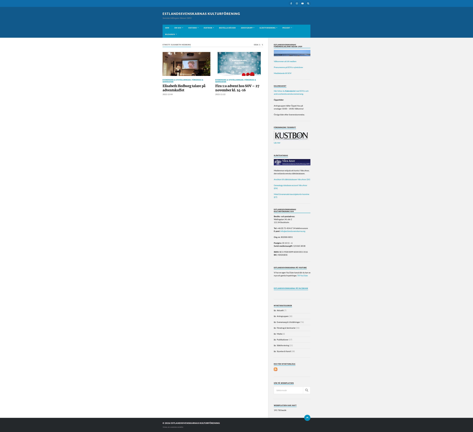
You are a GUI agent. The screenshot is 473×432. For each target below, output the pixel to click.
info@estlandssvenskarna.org (292, 231)
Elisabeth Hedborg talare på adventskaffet (184, 88)
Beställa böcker (227, 28)
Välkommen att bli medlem (285, 61)
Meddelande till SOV (282, 73)
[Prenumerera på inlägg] (275, 370)
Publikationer (282, 339)
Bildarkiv (170, 34)
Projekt (286, 28)
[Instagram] (297, 3)
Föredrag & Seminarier (286, 328)
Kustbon (208, 28)
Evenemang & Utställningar (177, 80)
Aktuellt (280, 310)
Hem (167, 28)
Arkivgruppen (282, 316)
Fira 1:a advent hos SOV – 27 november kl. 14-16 (237, 88)
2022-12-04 (168, 94)
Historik (192, 28)
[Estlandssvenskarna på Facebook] (291, 3)
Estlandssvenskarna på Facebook (291, 288)
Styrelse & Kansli (284, 351)
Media (279, 334)
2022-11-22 (220, 94)
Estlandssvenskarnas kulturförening (201, 14)
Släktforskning (268, 28)
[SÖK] (306, 390)
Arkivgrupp (247, 28)
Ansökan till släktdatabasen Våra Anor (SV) (292, 179)
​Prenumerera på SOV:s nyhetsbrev (288, 67)
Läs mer (277, 142)
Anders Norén (176, 427)
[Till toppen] (307, 418)
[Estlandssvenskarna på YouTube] (302, 3)
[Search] (308, 3)
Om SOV (177, 28)
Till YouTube (302, 275)
